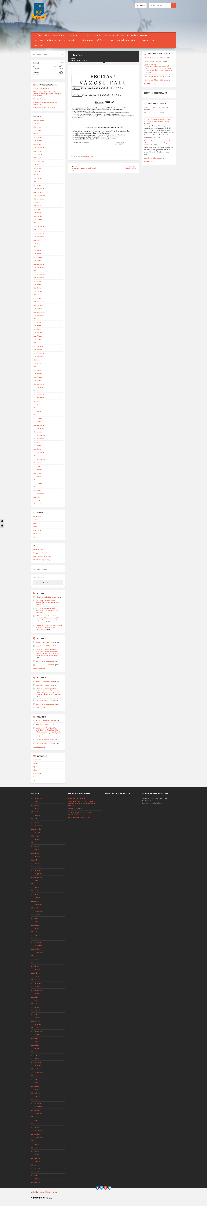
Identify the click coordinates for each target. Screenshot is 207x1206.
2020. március (37, 374)
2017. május (37, 466)
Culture (35, 520)
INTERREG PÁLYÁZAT (71, 40)
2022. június (37, 281)
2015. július (36, 497)
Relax (35, 534)
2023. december (38, 226)
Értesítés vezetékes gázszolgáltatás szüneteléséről (45, 103)
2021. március (37, 333)
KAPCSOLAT (38, 45)
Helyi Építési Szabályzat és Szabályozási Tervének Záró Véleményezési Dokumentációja (49, 627)
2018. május (37, 446)
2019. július (36, 401)
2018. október (37, 432)
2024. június (37, 206)
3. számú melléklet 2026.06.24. (45, 665)
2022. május (37, 285)
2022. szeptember (39, 274)
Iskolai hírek (37, 530)
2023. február (37, 257)
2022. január (37, 298)
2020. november (38, 346)
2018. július (36, 442)
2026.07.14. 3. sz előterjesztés (45, 642)
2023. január (37, 261)
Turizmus (87, 35)
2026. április (37, 134)
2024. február (37, 219)
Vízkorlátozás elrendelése (41, 88)
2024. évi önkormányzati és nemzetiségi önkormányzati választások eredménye (157, 120)
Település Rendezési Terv (151, 40)
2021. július (36, 319)
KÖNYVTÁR (120, 35)
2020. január (37, 380)
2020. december (38, 343)
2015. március (37, 504)
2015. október (37, 490)
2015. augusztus (38, 494)
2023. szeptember (39, 233)
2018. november (38, 428)
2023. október (37, 230)
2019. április (37, 411)
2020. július (36, 360)
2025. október (37, 154)
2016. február (37, 483)
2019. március (37, 415)
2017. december (38, 452)
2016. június (37, 473)
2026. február (37, 141)
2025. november (38, 151)
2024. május (37, 209)
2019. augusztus (38, 398)
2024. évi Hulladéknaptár (152, 158)
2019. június (37, 404)
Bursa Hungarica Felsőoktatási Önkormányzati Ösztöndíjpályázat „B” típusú (48, 603)
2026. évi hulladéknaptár (152, 113)
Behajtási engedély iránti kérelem (46, 597)
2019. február (37, 418)
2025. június (37, 168)
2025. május (37, 171)
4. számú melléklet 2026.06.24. (45, 661)
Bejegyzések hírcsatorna (41, 553)
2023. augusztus (38, 237)
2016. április (37, 476)
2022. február (37, 295)
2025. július (36, 165)
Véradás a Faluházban (40, 99)
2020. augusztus (38, 356)
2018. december (38, 425)
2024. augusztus (38, 199)
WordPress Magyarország (41, 560)
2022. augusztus (38, 278)
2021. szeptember (39, 312)
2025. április (37, 175)
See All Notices (149, 162)
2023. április (37, 250)
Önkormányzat (58, 35)
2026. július (36, 123)
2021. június (37, 322)
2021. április (37, 329)
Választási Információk (127, 40)
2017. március (37, 470)
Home (73, 60)
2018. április (37, 449)
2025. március (37, 178)
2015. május (37, 500)
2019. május (37, 408)
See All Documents (39, 669)
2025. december (38, 148)
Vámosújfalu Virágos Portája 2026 (44, 108)
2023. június (37, 243)
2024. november (38, 192)
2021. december (38, 302)
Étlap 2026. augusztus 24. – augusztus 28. (157, 107)
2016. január (37, 487)
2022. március (37, 291)
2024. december (38, 189)
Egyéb (35, 523)
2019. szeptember (39, 394)
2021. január (37, 339)
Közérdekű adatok (105, 40)
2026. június (37, 127)
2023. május (37, 247)
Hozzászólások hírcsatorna (42, 556)
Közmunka (109, 35)
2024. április (37, 213)
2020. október (37, 350)
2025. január (37, 185)
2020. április (37, 370)
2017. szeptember (39, 459)
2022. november (38, 267)
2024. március (37, 216)
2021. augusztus (38, 315)
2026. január (37, 144)
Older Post (132, 166)
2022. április (37, 288)
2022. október (37, 271)
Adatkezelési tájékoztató (44, 1192)
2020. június (37, 363)
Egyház (98, 35)
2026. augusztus (38, 120)
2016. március (37, 480)
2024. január (37, 223)
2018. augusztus (38, 439)
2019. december (38, 384)
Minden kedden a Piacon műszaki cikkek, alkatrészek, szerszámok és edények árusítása (157, 143)
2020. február (37, 377)
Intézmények (74, 35)
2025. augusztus (38, 161)
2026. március (37, 137)
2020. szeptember (39, 353)
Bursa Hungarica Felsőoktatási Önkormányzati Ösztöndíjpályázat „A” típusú (48, 610)
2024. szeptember (39, 195)
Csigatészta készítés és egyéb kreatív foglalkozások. (83, 169)
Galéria (143, 35)
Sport (35, 537)
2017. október (37, 456)
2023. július (36, 240)
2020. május (37, 367)
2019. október (37, 391)
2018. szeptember (39, 435)
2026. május (37, 130)
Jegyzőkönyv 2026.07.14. (44, 646)
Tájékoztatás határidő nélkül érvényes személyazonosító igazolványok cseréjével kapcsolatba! (47, 94)
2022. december (38, 264)
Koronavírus (132, 35)
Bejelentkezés (38, 549)
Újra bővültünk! (131, 168)
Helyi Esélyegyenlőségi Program (47, 40)
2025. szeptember (39, 158)
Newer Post (75, 166)
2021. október (37, 309)
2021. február (37, 336)
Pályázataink (87, 40)
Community (85, 157)
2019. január (37, 422)
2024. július (36, 202)
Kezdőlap (38, 35)
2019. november (38, 387)
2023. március (37, 254)
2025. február (37, 182)
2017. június (37, 463)
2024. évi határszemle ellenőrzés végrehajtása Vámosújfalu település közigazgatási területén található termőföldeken (47, 619)
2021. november (38, 305)
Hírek (47, 35)
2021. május (37, 326)
